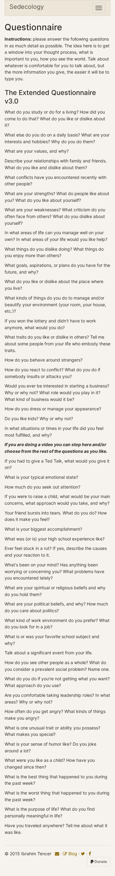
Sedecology (27, 6)
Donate (100, 861)
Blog (72, 853)
